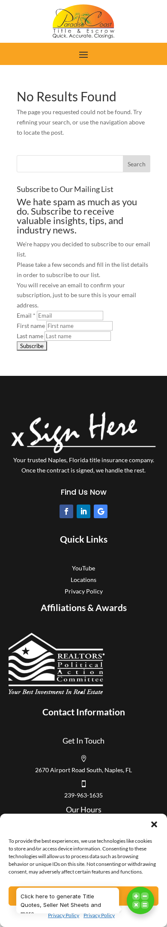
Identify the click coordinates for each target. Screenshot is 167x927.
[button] (154, 824)
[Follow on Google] (100, 511)
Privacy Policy (63, 915)
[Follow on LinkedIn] (83, 511)
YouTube (83, 568)
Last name (30, 336)
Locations (83, 579)
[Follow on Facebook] (66, 511)
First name (31, 325)
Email (26, 315)
